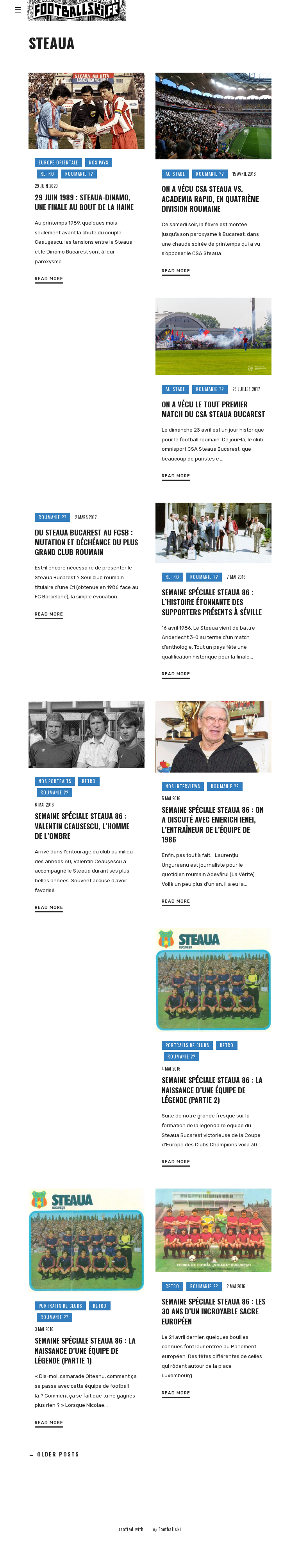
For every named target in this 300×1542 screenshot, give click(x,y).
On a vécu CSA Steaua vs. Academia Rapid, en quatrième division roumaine (210, 198)
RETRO (47, 174)
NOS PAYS (98, 162)
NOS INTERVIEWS (183, 786)
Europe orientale (58, 162)
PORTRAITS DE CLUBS (187, 1045)
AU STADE (175, 174)
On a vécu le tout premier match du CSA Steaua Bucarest (213, 409)
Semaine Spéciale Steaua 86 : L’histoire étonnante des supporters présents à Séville (212, 602)
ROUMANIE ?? (79, 174)
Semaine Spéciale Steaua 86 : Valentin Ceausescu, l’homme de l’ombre (82, 825)
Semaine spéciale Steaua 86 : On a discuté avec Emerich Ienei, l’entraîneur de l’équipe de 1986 (213, 824)
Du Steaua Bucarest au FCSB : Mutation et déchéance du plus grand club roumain (86, 542)
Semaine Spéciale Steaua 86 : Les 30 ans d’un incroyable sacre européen (213, 1311)
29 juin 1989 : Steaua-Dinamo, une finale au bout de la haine (84, 202)
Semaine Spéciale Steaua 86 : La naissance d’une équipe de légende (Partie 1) (85, 1350)
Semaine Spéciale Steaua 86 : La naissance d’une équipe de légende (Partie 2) (212, 1089)
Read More (49, 278)
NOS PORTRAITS (55, 781)
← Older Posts (54, 1454)
